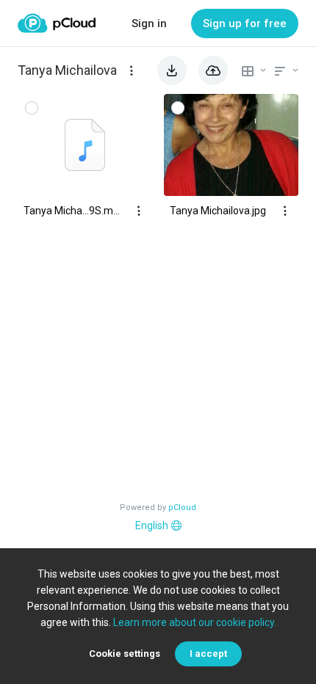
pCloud (182, 507)
